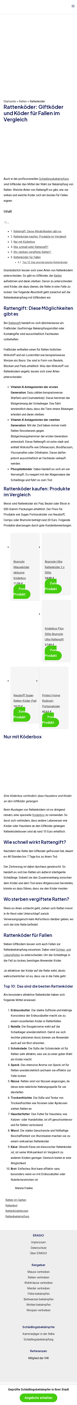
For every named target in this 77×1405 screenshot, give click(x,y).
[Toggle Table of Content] (6, 223)
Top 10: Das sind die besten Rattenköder (45, 262)
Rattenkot (11, 1205)
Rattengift (14, 323)
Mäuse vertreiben (38, 1272)
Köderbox (38, 815)
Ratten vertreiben (38, 1277)
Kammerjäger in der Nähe (39, 1334)
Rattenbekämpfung (17, 1216)
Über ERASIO (38, 1253)
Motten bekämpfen (39, 1304)
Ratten (23, 101)
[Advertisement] (38, 59)
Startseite (10, 101)
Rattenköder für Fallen (27, 257)
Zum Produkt (19, 591)
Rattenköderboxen (16, 1211)
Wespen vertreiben (38, 1310)
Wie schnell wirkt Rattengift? (30, 247)
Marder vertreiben (38, 1288)
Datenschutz (39, 1248)
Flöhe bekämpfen (39, 1293)
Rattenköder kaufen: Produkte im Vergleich (39, 236)
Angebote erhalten (38, 1398)
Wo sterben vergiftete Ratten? (32, 252)
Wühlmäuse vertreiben (38, 1283)
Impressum (38, 1242)
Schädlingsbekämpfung (54, 179)
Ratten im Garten (15, 1200)
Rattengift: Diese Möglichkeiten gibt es (37, 231)
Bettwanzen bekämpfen (39, 1299)
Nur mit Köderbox (24, 241)
